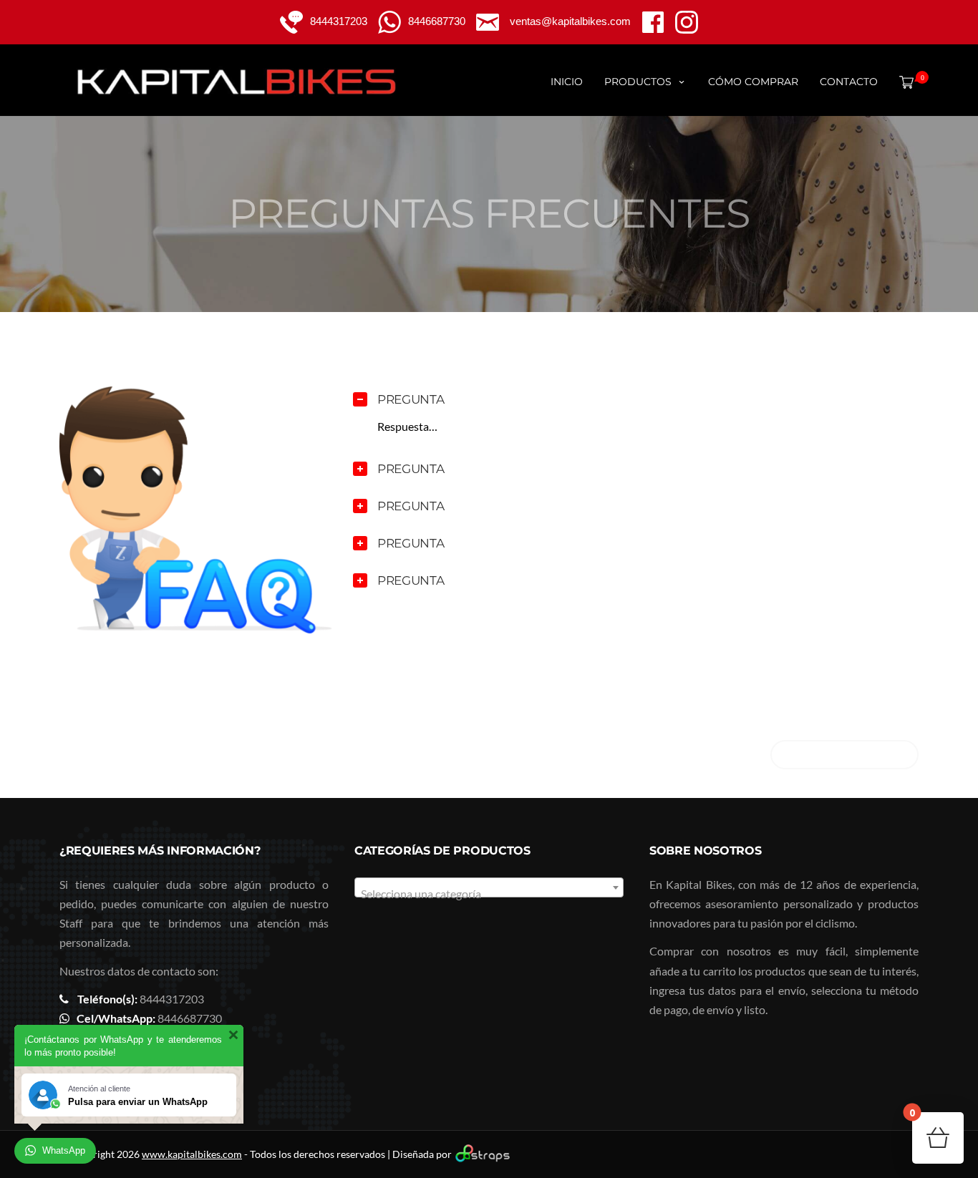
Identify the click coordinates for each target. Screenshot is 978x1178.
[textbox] (489, 894)
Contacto (849, 81)
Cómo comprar (753, 81)
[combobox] (489, 887)
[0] (904, 81)
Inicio (567, 81)
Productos (638, 81)
